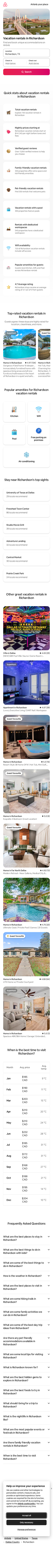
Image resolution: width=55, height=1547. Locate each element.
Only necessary (26, 1522)
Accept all (26, 1515)
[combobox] (26, 54)
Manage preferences (26, 1529)
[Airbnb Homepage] (5, 4)
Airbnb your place (39, 4)
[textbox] (14, 63)
